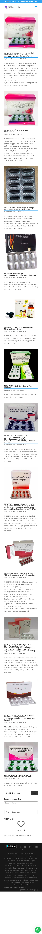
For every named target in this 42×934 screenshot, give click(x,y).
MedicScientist (19, 887)
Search (34, 793)
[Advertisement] (21, 912)
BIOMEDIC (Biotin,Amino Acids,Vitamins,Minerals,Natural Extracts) (20, 274)
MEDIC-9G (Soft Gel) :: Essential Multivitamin (16, 131)
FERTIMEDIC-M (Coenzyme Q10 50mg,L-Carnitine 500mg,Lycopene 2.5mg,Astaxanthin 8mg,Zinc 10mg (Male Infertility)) (19, 717)
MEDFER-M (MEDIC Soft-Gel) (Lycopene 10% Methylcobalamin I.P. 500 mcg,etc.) (19, 574)
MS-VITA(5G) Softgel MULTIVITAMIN (18, 776)
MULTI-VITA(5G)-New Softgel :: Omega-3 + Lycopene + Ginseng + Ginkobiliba (20, 208)
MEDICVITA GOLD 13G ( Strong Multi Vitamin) (18, 387)
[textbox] (21, 803)
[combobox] (21, 802)
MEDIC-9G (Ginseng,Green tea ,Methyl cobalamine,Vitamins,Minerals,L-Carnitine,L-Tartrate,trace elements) (19, 55)
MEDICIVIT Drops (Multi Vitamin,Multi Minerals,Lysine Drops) (18, 328)
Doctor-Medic (10, 59)
